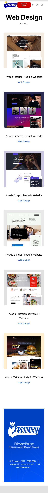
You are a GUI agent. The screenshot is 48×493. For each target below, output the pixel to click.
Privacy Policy (24, 443)
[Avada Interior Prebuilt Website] (24, 34)
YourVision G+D (27, 464)
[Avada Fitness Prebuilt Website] (24, 93)
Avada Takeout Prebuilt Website (24, 377)
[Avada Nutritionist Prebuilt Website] (24, 271)
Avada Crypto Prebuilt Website (24, 195)
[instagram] (42, 5)
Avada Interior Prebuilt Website (24, 76)
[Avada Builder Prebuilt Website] (24, 212)
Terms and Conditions (24, 447)
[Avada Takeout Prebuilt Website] (24, 334)
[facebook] (33, 5)
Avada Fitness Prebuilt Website (24, 136)
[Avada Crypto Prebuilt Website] (24, 152)
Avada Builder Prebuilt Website (24, 254)
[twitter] (37, 5)
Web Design (24, 82)
